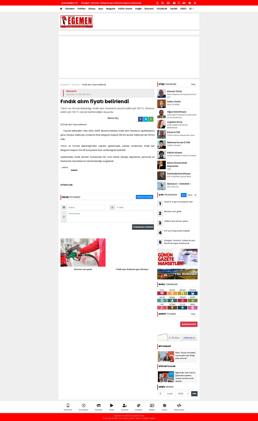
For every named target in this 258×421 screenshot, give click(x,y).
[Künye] (189, 3)
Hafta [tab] (190, 195)
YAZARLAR (162, 8)
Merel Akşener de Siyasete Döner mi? (181, 95)
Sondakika (83, 410)
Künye (164, 410)
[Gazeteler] (184, 3)
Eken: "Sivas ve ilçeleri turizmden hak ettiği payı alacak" (185, 355)
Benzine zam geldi (170, 213)
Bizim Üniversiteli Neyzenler (177, 164)
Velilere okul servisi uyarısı (173, 223)
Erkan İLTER (173, 132)
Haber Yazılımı (149, 418)
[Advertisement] (149, 21)
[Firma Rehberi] (174, 3)
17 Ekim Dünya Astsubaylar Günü (181, 135)
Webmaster (179, 410)
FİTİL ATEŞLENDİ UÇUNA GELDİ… (179, 176)
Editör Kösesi (174, 152)
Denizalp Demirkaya (178, 173)
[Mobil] (157, 3)
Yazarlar (124, 410)
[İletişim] (168, 3)
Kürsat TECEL (174, 91)
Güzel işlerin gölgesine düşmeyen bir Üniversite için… (182, 116)
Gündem (70, 8)
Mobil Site (68, 410)
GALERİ (173, 8)
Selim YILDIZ (174, 101)
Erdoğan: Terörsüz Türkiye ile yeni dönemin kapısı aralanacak (111, 3)
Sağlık (138, 8)
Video (111, 410)
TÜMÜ (193, 84)
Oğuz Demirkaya (176, 111)
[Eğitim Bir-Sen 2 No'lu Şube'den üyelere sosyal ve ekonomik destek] (166, 376)
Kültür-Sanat (125, 8)
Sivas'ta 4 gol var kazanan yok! (176, 203)
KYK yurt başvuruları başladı (174, 232)
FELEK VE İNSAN (173, 104)
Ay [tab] (195, 195)
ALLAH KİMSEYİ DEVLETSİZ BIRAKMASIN (177, 126)
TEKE (169, 169)
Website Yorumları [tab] (144, 197)
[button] (191, 8)
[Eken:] (166, 356)
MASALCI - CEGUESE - (179, 183)
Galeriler (98, 410)
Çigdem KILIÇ (174, 122)
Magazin (110, 8)
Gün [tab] (183, 195)
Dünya (91, 8)
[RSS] (195, 3)
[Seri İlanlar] (179, 3)
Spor (100, 8)
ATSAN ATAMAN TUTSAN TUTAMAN (181, 155)
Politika (81, 8)
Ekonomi (149, 8)
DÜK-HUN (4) (172, 187)
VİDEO (183, 8)
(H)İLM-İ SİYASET (174, 145)
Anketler (138, 410)
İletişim (152, 410)
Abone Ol (112, 118)
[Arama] (162, 3)
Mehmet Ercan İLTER (178, 142)
